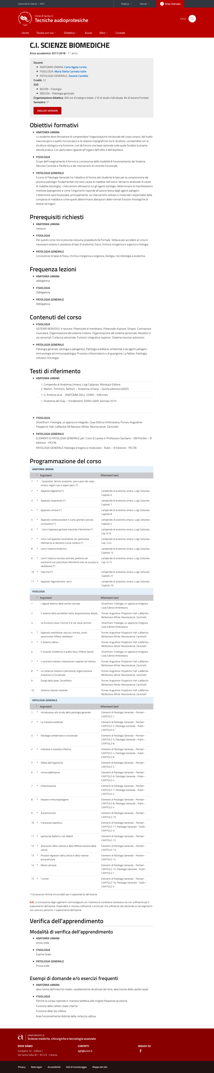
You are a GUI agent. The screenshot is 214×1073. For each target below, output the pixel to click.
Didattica (69, 33)
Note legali (36, 1067)
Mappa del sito (99, 1067)
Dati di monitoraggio (76, 1067)
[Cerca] (192, 18)
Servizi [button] (143, 4)
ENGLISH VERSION (47, 111)
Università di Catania (27, 3)
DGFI (42, 3)
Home (25, 33)
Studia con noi (45, 33)
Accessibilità (54, 1067)
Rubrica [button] (125, 4)
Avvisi (88, 33)
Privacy (21, 1067)
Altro (102, 33)
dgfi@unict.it (85, 1051)
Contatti (120, 33)
